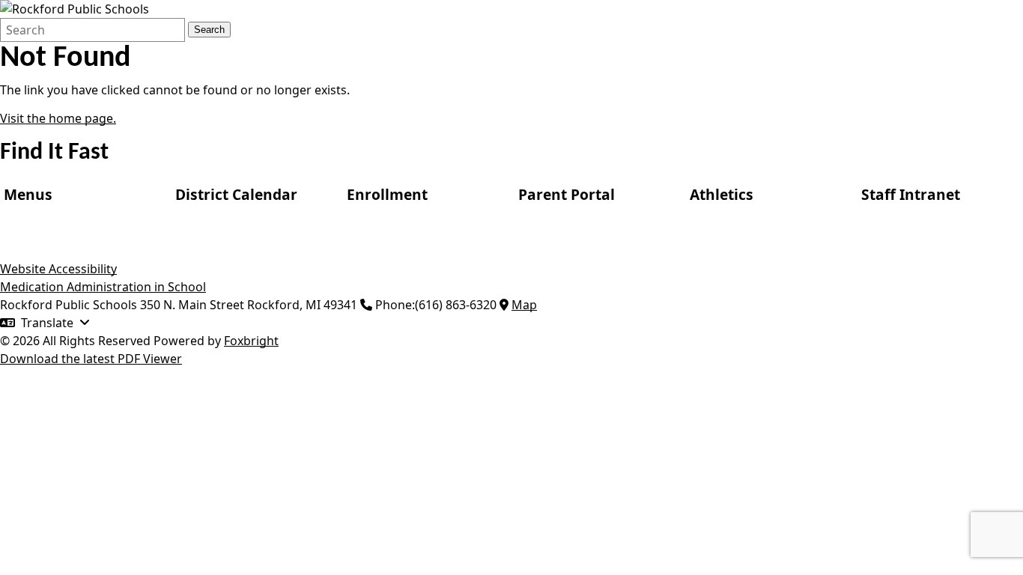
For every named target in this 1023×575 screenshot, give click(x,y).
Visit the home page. (58, 118)
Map (524, 304)
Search (209, 29)
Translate (47, 322)
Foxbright (251, 340)
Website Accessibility (58, 269)
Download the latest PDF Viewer (91, 358)
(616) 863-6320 (456, 304)
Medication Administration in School (103, 287)
